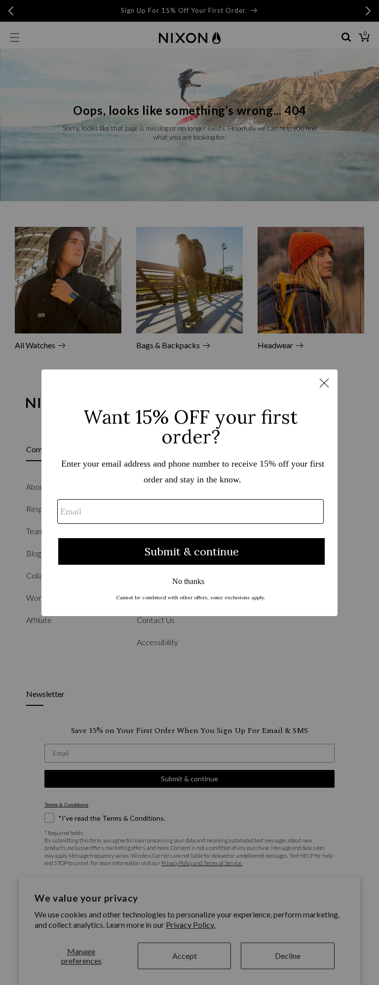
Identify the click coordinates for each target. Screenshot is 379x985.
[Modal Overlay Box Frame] (189, 492)
